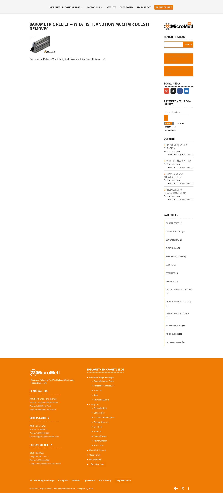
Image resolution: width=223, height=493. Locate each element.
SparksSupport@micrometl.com (44, 436)
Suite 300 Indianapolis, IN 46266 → (45, 402)
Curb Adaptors (174, 231)
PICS (91, 488)
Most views (170, 130)
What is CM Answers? (178, 160)
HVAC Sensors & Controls (179, 289)
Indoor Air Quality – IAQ (178, 301)
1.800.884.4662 (42, 433)
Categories (93, 7)
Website (111, 7)
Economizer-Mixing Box (104, 417)
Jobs (96, 395)
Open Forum (126, 7)
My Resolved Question (175, 191)
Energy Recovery (174, 256)
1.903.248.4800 (42, 460)
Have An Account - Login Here (178, 71)
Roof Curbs (172, 334)
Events (169, 264)
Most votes (170, 126)
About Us (98, 390)
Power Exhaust (174, 325)
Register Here (164, 7)
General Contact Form (104, 381)
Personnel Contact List (104, 385)
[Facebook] (180, 91)
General (170, 281)
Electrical (171, 248)
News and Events (101, 399)
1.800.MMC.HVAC (43, 406)
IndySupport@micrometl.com (43, 409)
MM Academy (144, 7)
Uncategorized (174, 342)
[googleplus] (166, 91)
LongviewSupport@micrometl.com (45, 463)
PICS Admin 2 (188, 154)
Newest (168, 123)
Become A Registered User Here (177, 58)
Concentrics (172, 223)
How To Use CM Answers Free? (174, 175)
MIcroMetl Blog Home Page (64, 7)
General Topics (100, 436)
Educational (172, 239)
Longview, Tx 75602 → (39, 456)
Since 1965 (43, 383)
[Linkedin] (186, 91)
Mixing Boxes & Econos (177, 313)
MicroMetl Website (97, 450)
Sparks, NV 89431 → (39, 429)
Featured (170, 273)
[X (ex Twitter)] (173, 91)
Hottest (181, 123)
